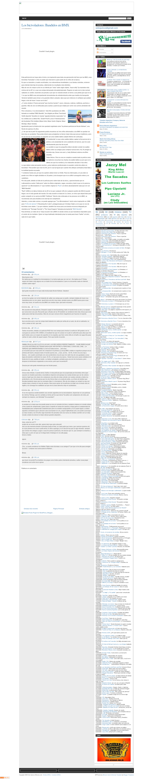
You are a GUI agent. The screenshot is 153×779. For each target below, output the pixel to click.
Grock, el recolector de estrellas (110, 532)
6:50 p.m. (36, 390)
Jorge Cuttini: (106, 724)
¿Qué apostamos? (106, 245)
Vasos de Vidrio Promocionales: (111, 621)
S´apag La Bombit (106, 315)
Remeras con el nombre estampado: (112, 615)
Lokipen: (104, 597)
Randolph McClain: (107, 688)
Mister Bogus (105, 429)
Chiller (103, 408)
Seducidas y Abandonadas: (110, 599)
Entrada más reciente (31, 508)
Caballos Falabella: (108, 710)
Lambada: (105, 729)
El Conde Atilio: (106, 581)
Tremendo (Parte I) (106, 413)
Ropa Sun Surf (105, 519)
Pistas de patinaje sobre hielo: (110, 638)
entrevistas (99, 217)
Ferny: (103, 451)
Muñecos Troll (105, 474)
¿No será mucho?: (107, 648)
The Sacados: (106, 720)
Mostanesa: (104, 565)
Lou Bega (104, 258)
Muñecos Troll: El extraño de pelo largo (118, 59)
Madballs (104, 479)
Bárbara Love (105, 403)
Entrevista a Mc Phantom (108, 233)
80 (97, 212)
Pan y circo (103, 145)
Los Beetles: (105, 678)
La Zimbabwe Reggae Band (109, 558)
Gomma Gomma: (108, 572)
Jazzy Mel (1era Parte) (108, 440)
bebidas (119, 222)
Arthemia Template (116, 775)
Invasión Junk (105, 351)
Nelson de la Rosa (106, 469)
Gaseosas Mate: (107, 723)
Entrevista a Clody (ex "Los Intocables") (113, 335)
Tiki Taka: (105, 670)
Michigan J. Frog (106, 252)
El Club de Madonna (107, 486)
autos (121, 223)
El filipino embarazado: (108, 628)
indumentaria (99, 223)
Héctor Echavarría (106, 538)
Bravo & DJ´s (105, 444)
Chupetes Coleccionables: (109, 612)
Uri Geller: (105, 714)
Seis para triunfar (106, 443)
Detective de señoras (108, 556)
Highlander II (105, 463)
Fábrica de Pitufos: (106, 400)
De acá (103, 341)
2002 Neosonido (106, 426)
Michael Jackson (105, 306)
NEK (102, 275)
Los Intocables (105, 472)
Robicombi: (105, 690)
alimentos (114, 218)
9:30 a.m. (36, 443)
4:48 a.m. (36, 457)
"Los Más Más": (106, 404)
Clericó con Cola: (107, 680)
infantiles (113, 223)
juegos (127, 223)
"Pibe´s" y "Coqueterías (108, 459)
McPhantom (104, 526)
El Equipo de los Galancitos (109, 512)
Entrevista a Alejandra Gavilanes (110, 276)
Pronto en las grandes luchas (109, 342)
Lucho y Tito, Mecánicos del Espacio (112, 261)
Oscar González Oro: (108, 607)
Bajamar (103, 350)
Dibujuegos (104, 482)
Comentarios (102, 52)
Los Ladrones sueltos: (108, 635)
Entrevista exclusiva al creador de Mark (112, 248)
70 (108, 218)
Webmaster (25, 341)
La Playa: (104, 655)
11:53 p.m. (36, 401)
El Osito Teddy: (106, 652)
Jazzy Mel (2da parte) (107, 439)
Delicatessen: (106, 701)
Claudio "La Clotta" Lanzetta (109, 546)
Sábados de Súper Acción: (110, 707)
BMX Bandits (77, 209)
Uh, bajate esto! (105, 348)
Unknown (25, 419)
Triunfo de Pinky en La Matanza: (111, 630)
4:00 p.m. (36, 274)
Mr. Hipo (103, 467)
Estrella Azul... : (106, 664)
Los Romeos (105, 250)
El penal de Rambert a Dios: (110, 589)
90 (106, 212)
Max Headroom (105, 370)
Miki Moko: (106, 569)
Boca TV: (104, 677)
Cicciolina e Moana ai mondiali (110, 476)
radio (130, 220)
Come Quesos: (106, 585)
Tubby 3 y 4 (104, 555)
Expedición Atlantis (106, 390)
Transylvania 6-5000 (107, 259)
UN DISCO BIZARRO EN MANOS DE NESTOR (114, 127)
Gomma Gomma (106, 414)
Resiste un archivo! (106, 152)
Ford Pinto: (105, 618)
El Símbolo (104, 460)
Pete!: (104, 571)
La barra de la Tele (106, 284)
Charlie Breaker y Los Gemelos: (112, 566)
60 (107, 223)
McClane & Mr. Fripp (106, 147)
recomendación (99, 225)
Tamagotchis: (106, 730)
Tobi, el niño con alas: (108, 691)
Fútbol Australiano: (107, 687)
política (103, 220)
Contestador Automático (108, 395)
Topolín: (104, 694)
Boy (102, 397)
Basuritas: (105, 647)
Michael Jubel (106, 775)
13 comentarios (26, 28)
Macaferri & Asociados (107, 230)
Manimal (103, 242)
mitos (122, 217)
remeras (109, 220)
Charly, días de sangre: (109, 675)
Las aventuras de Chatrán (109, 285)
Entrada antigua (84, 508)
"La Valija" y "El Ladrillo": (109, 592)
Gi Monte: (104, 561)
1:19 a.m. (36, 295)
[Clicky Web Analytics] (5, 778)
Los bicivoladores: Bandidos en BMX (45, 25)
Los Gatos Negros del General (110, 551)
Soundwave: (106, 700)
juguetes (115, 217)
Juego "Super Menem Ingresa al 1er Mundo (113, 507)
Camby (103, 434)
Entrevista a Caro (106, 418)
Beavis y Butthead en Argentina (110, 368)
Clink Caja (104, 457)
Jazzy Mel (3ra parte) (107, 437)
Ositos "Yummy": (105, 506)
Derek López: (106, 693)
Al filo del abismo (30, 204)
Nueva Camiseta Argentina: (110, 609)
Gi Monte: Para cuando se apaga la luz (118, 79)
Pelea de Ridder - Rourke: (109, 601)
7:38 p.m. (37, 419)
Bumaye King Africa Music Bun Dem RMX (112, 140)
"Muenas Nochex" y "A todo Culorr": (112, 625)
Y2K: (103, 697)
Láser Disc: (105, 698)
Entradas (101, 49)
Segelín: (104, 716)
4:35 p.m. (36, 370)
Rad (59, 186)
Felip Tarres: (105, 598)
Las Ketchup (105, 325)
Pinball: (105, 579)
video (120, 218)
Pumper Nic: (105, 703)
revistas (100, 222)
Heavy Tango (105, 294)
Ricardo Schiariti (106, 384)
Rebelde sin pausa (106, 473)
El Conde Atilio (105, 411)
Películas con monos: (108, 604)
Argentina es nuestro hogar (109, 431)
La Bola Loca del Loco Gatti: (111, 706)
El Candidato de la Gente (108, 243)
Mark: (103, 436)
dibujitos (124, 220)
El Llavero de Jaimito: (108, 684)
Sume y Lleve (105, 497)
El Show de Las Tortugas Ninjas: (110, 562)
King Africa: (106, 574)
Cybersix (104, 398)
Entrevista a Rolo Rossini (108, 499)
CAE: (104, 713)
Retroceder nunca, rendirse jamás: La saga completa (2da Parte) (118, 90)
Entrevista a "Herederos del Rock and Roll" (113, 279)
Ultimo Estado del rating (106, 154)
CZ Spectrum (105, 543)
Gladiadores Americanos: (109, 605)
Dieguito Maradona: (107, 673)
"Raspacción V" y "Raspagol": (110, 528)
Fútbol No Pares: (107, 663)
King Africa (104, 423)
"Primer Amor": (106, 624)
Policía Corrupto (106, 394)
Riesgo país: (105, 727)
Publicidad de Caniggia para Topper (111, 529)
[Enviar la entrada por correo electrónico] (23, 268)
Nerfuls (103, 456)
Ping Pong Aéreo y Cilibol (108, 441)
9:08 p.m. (38, 288)
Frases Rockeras (105, 132)
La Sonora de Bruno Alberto (109, 545)
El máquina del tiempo (106, 134)
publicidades (101, 218)
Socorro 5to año (106, 447)
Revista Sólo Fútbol (107, 232)
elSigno (103, 327)
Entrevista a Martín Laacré (108, 378)
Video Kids (104, 309)
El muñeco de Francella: (109, 641)
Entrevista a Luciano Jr (108, 301)
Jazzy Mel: (105, 731)
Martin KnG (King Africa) (107, 139)
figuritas (127, 222)
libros (97, 220)
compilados (117, 220)
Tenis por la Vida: (107, 614)
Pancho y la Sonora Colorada (109, 495)
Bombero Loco (105, 375)
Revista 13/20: (106, 632)
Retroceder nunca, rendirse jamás (111, 329)
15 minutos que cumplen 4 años (110, 308)
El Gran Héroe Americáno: (109, 608)
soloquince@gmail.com (107, 28)
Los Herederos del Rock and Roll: (112, 667)
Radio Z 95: (105, 661)
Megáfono (104, 328)
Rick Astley (104, 480)
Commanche (105, 454)
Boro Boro (104, 515)
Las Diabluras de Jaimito (108, 430)
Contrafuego (105, 477)
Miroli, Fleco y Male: (108, 658)
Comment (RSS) (56, 775)
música (118, 212)
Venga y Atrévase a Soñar (108, 549)
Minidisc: (105, 575)
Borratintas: (105, 657)
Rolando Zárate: (106, 683)
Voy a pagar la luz (106, 282)
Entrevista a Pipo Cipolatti (108, 362)
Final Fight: (105, 668)
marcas (129, 217)
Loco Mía (103, 391)
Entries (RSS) (47, 775)
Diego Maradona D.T (107, 553)
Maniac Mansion (106, 324)
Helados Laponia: (106, 505)
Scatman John (105, 255)
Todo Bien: (105, 595)
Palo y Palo (104, 239)
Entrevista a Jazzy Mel (107, 371)
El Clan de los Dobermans (108, 483)
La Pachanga (105, 347)
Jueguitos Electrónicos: (109, 704)
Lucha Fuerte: (106, 717)
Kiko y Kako (104, 393)
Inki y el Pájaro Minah (107, 541)
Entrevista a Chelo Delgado (109, 269)
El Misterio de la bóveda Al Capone (111, 420)
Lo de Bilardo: (106, 637)
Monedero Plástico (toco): (109, 650)
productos (104, 215)
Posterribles (104, 424)
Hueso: (103, 453)
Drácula (103, 295)
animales (127, 218)
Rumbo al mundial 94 (107, 536)
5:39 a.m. (36, 328)
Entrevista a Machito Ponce (109, 318)
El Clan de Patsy (105, 377)
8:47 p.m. (38, 341)
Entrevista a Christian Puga (108, 352)
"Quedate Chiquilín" (107, 256)
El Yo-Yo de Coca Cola (107, 518)
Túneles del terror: (108, 578)
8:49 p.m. (36, 318)
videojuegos (109, 222)
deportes (124, 215)
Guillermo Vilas (105, 516)
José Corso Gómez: (108, 671)
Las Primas (104, 427)
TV (130, 212)
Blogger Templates (129, 775)
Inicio (24, 18)
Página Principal (58, 508)
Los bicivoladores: (106, 450)
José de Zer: (104, 449)
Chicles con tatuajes (107, 446)
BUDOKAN (25, 288)
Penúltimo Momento (106, 416)
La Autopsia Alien (106, 288)
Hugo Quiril (104, 312)
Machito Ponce (105, 510)
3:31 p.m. (36, 307)
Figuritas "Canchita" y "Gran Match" (111, 358)
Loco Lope (104, 493)
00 (114, 215)
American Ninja (105, 470)
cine (108, 217)
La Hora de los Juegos (108, 406)
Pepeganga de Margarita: (110, 711)
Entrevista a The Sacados (108, 263)
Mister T (103, 296)
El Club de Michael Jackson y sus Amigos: (114, 644)
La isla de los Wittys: (109, 576)
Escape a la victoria (107, 344)
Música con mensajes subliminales (111, 487)
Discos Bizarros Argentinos (108, 125)
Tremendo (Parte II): (107, 410)
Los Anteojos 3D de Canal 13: (110, 586)
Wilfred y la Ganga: (107, 582)
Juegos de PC (105, 462)
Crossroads (104, 240)
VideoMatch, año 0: (107, 721)
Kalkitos (103, 535)
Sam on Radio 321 (106, 539)
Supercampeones (107, 619)
